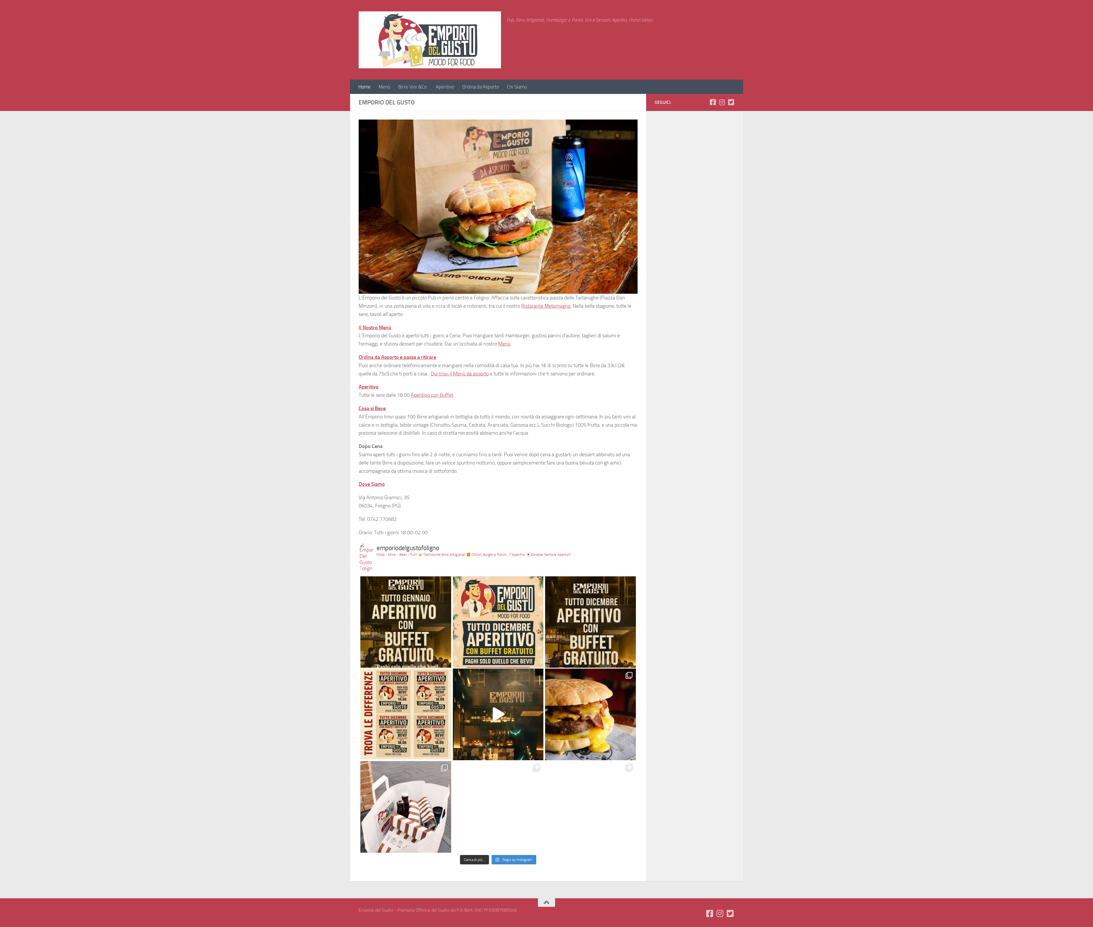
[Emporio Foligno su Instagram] (721, 102)
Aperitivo (445, 87)
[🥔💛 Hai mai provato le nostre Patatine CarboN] (590, 806)
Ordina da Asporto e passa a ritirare (397, 357)
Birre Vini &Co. (413, 87)
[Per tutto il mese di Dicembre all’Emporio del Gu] (498, 621)
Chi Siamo (517, 87)
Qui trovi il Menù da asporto (460, 374)
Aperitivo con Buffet (432, 395)
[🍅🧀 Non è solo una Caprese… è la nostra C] (498, 806)
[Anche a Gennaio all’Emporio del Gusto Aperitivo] (405, 621)
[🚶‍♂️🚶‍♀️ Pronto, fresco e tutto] (405, 806)
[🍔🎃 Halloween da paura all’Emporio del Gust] (498, 714)
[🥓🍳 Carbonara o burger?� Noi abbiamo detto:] (590, 714)
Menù (384, 87)
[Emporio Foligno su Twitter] (731, 102)
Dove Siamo (372, 484)
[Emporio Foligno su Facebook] (712, 102)
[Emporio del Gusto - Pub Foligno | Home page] (430, 39)
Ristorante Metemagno (545, 306)
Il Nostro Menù (375, 327)
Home (364, 87)
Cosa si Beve (372, 408)
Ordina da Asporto (480, 87)
